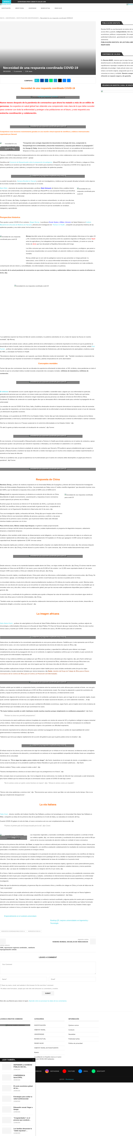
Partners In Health (59, 225)
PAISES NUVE (58, 8)
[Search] (132, 8)
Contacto (71, 1030)
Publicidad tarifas (74, 1039)
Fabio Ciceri (4, 814)
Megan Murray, (35, 222)
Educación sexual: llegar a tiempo (30, 1)
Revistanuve (70, 1079)
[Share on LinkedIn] (46, 80)
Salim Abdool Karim (6, 623)
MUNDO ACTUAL (45, 8)
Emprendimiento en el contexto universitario (20, 916)
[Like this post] (37, 80)
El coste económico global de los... (23, 1087)
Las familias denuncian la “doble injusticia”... (23, 1130)
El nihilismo (4, 391)
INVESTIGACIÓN (6, 8)
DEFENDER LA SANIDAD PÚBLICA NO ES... (23, 1066)
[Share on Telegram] (55, 80)
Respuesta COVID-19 (34, 931)
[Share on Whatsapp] (51, 80)
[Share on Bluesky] (64, 80)
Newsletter (71, 1034)
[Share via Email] (69, 80)
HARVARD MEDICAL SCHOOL (48, 96)
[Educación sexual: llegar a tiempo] (6, 1109)
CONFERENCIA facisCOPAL (19, 1076)
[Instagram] (123, 1)
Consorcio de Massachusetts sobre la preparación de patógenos (31, 162)
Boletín (36, 1052)
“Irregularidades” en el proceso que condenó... (22, 1119)
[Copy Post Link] (60, 80)
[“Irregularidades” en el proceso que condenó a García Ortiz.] (6, 1120)
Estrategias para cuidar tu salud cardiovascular (23, 1098)
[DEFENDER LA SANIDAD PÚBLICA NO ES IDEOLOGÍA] (6, 1067)
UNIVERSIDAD (32, 8)
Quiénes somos (73, 1025)
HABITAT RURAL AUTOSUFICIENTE (46, 1048)
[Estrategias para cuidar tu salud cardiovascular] (6, 1099)
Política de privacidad (75, 1043)
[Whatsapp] (130, 1)
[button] (13, 1)
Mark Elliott (3, 188)
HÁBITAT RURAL (19, 8)
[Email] (128, 1)
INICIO (2, 18)
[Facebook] (120, 1)
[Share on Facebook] (42, 80)
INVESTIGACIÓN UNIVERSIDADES (28, 18)
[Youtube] (125, 1)
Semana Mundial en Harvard (26, 181)
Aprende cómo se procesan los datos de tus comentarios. (48, 1001)
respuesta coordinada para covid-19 (13, 931)
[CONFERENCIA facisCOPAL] (6, 1077)
